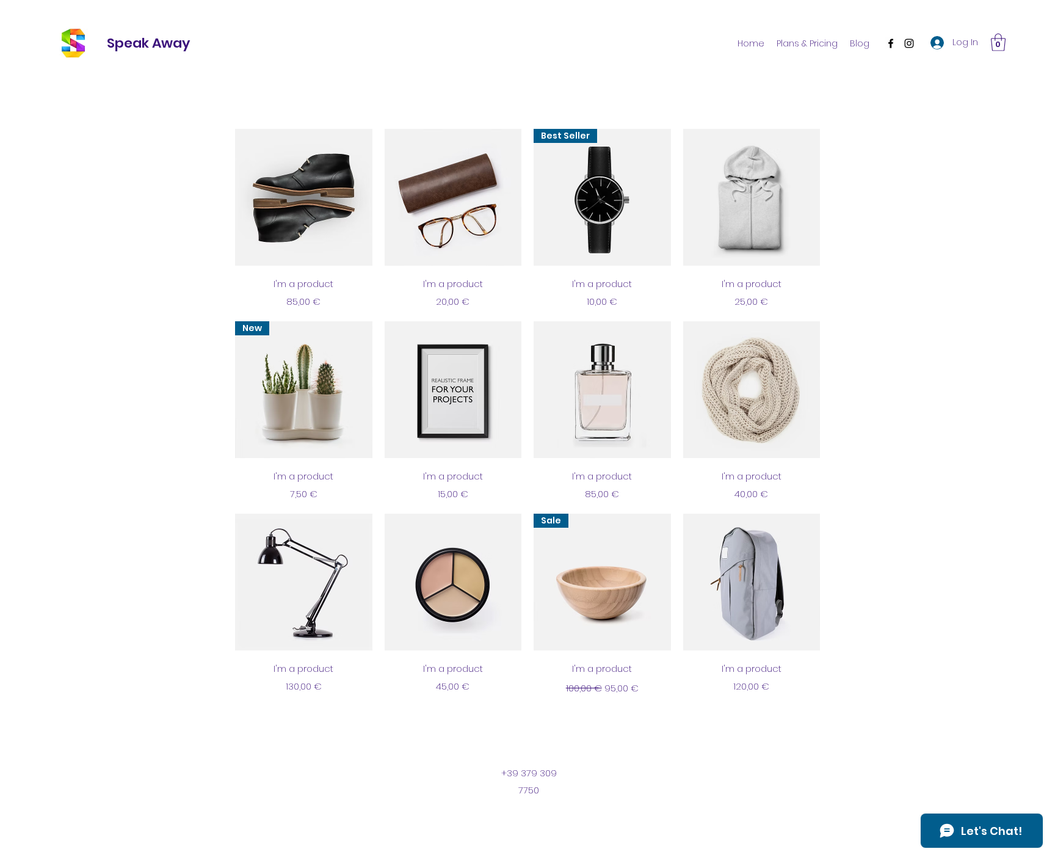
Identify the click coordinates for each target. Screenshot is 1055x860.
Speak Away (148, 43)
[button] (998, 42)
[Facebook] (891, 43)
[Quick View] (303, 197)
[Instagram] (909, 43)
